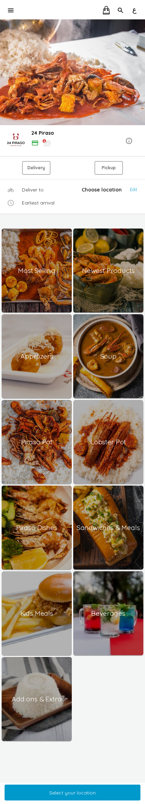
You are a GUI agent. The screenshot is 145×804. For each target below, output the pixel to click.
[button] (72, 141)
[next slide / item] (140, 72)
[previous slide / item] (5, 72)
